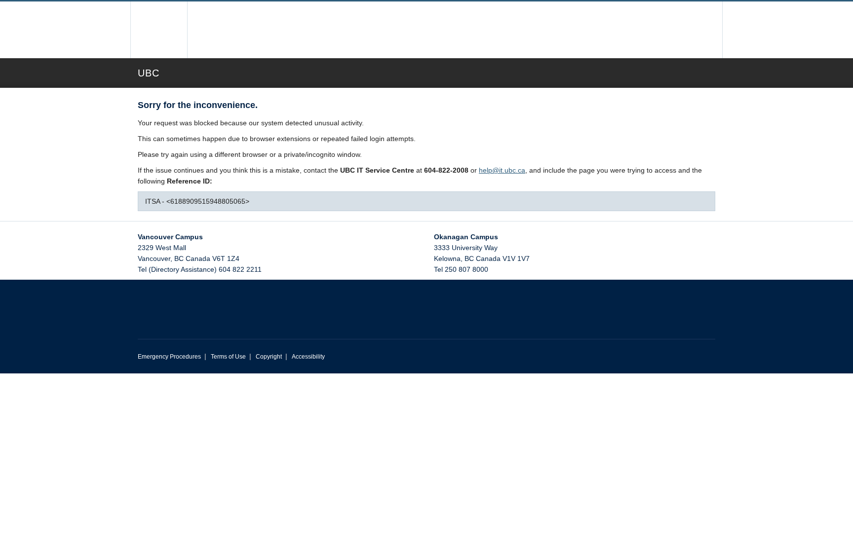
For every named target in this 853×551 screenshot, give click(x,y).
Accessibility (308, 356)
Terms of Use (228, 356)
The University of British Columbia (158, 29)
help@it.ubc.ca (502, 170)
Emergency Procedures (169, 356)
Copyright (269, 356)
